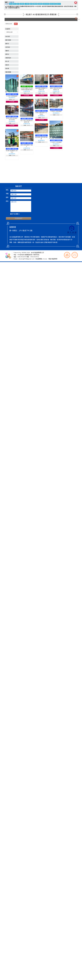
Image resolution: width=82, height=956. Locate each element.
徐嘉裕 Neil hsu (31, 179)
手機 (7, 193)
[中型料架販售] (56, 107)
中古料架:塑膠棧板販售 (11, 96)
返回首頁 (67, 255)
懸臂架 (7, 54)
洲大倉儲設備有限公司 (37, 252)
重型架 (7, 43)
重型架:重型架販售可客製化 (27, 145)
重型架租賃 (8, 40)
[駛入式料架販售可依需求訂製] (26, 116)
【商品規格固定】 (12, 97)
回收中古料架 (46, 3)
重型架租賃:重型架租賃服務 (41, 138)
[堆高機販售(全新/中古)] (12, 146)
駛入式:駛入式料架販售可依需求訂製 (27, 121)
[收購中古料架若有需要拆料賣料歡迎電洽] (26, 84)
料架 (10, 3)
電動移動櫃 (8, 72)
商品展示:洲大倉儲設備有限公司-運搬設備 (41, 14)
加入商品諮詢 (11, 101)
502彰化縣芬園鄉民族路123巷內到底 (28, 254)
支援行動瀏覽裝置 (55, 173)
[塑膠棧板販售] (12, 91)
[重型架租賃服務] (41, 133)
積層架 (7, 50)
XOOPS (24, 252)
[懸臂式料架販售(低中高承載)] (12, 114)
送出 (16, 23)
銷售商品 (14, 94)
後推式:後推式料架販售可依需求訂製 (56, 89)
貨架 (18, 3)
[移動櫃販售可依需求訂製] (41, 84)
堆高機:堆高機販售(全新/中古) (12, 151)
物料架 (14, 3)
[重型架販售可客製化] (26, 140)
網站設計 (22, 177)
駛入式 (7, 61)
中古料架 (7, 36)
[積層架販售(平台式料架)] (41, 108)
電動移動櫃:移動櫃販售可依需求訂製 (41, 89)
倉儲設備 (22, 3)
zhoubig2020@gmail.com (27, 258)
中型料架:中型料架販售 (56, 111)
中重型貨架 (8, 57)
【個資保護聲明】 (53, 258)
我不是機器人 (16, 214)
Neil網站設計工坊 (30, 177)
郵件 (7, 197)
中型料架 (7, 47)
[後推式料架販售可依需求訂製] (56, 84)
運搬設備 (11, 2)
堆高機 (7, 68)
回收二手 (58, 3)
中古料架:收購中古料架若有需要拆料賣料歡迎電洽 (27, 89)
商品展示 (7, 3)
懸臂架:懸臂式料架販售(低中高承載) (11, 119)
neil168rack (25, 171)
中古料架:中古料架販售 (56, 142)
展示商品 (29, 86)
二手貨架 (27, 3)
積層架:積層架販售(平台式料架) (41, 113)
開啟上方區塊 (76, 18)
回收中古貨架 (52, 3)
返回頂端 (74, 255)
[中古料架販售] (56, 138)
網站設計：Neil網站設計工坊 (8, 175)
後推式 (7, 64)
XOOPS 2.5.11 (27, 175)
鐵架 (31, 3)
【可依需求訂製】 (26, 91)
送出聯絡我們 (18, 218)
